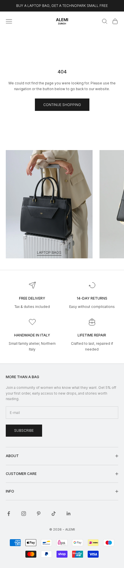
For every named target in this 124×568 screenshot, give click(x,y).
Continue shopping (62, 105)
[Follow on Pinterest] (39, 513)
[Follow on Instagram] (24, 513)
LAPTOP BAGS (49, 252)
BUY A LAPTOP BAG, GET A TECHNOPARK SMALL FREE (62, 5)
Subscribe (24, 430)
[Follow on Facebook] (9, 513)
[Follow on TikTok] (54, 513)
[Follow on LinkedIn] (69, 513)
